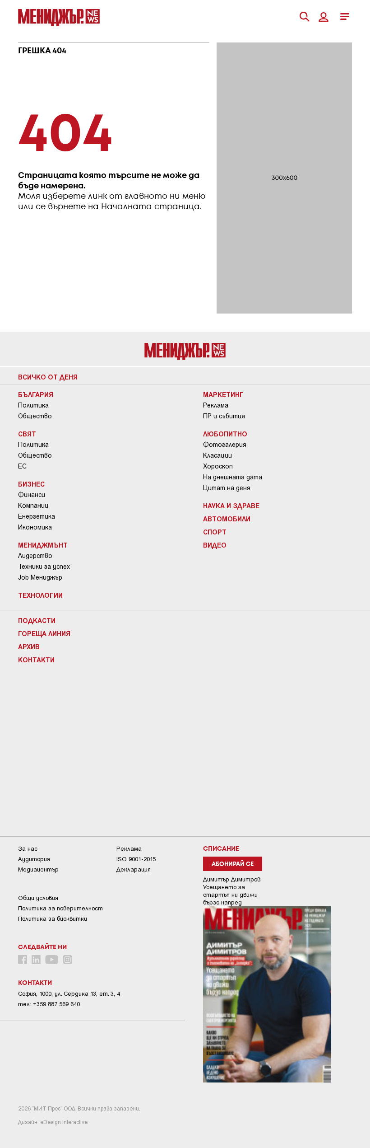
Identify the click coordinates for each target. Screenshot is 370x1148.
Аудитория (34, 859)
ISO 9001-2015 (136, 859)
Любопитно (225, 434)
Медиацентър (38, 869)
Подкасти (37, 620)
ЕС (22, 466)
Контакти (36, 659)
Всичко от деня (48, 377)
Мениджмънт (43, 545)
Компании (33, 505)
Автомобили (226, 518)
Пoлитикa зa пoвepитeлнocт (60, 908)
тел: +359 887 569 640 (49, 1004)
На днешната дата (232, 477)
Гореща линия (44, 633)
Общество (35, 416)
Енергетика (36, 516)
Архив (29, 646)
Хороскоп (218, 466)
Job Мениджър (40, 577)
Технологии (40, 595)
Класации (217, 455)
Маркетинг (223, 394)
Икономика (35, 527)
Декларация (133, 869)
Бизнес (31, 484)
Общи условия (38, 898)
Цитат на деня (226, 488)
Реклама (215, 405)
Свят (27, 434)
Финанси (31, 495)
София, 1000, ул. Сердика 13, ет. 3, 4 (69, 994)
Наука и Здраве (231, 505)
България (35, 394)
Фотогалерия (224, 444)
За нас (27, 849)
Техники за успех (44, 566)
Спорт (215, 532)
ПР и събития (224, 416)
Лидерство (35, 556)
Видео (215, 545)
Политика (33, 405)
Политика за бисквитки (52, 919)
